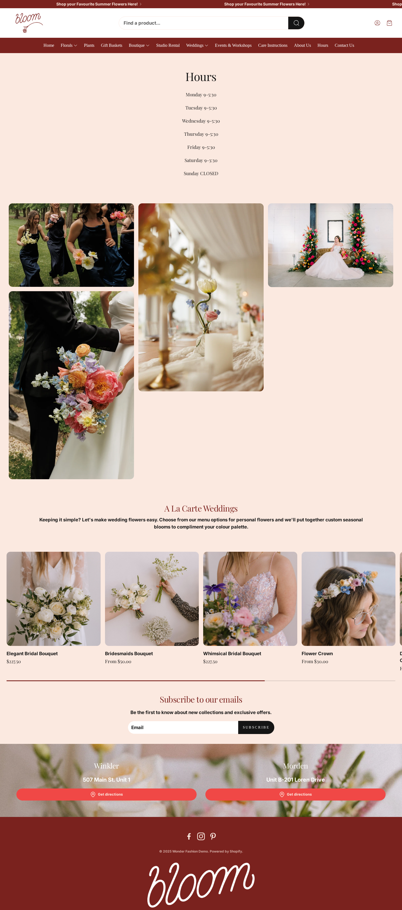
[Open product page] (54, 599)
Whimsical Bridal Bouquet (232, 653)
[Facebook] (189, 836)
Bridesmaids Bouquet (129, 653)
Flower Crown (317, 653)
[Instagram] (201, 836)
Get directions (110, 794)
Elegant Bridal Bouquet (32, 653)
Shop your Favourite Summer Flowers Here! (97, 4)
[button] (211, 23)
